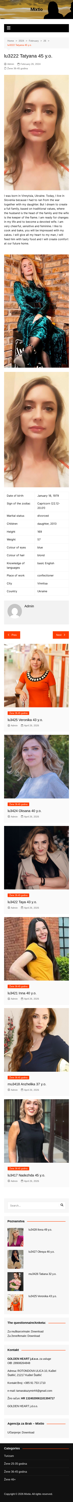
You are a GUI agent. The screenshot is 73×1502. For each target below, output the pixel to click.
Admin (10, 64)
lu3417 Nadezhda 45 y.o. (26, 1175)
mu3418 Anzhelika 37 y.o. (27, 1084)
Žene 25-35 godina (15, 1463)
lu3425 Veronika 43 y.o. (25, 720)
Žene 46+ (10, 1479)
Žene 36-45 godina (17, 68)
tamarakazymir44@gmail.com (34, 1390)
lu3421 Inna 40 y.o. (22, 993)
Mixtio (36, 9)
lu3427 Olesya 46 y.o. (41, 1251)
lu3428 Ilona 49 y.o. (40, 1229)
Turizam (9, 1455)
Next (58, 634)
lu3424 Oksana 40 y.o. (25, 811)
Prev (14, 634)
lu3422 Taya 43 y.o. (22, 902)
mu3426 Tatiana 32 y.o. (42, 1274)
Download (37, 1331)
